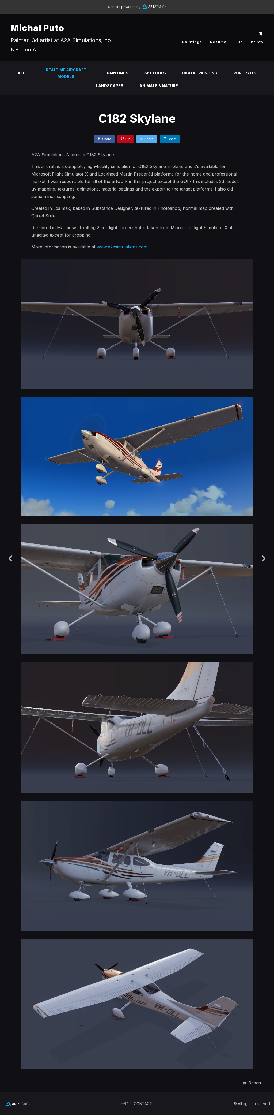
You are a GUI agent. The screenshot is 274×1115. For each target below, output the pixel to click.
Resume (218, 42)
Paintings (192, 42)
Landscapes (109, 85)
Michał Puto (37, 28)
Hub (239, 42)
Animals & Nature (158, 85)
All (21, 73)
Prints (257, 42)
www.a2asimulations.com (122, 246)
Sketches (155, 73)
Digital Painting (199, 73)
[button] (251, 1082)
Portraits (244, 73)
